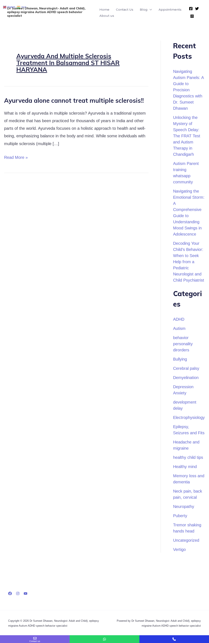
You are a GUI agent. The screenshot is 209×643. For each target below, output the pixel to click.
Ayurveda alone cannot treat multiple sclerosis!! (74, 100)
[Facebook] (191, 8)
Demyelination (186, 377)
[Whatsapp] (104, 639)
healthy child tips (188, 457)
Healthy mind (185, 466)
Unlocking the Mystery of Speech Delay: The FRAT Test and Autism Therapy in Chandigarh (186, 136)
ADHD (178, 319)
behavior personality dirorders (183, 343)
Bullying (180, 359)
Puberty (180, 515)
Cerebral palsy (186, 368)
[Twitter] (197, 8)
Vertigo (179, 549)
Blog (144, 9)
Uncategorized (186, 540)
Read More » (16, 157)
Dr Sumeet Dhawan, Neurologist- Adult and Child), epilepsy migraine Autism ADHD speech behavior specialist (46, 12)
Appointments (170, 9)
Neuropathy (183, 506)
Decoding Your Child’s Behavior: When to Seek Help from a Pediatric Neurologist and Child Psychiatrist (188, 261)
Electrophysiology (189, 417)
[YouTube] (25, 593)
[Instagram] (192, 16)
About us (106, 16)
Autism (179, 328)
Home (104, 9)
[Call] (174, 639)
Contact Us (124, 9)
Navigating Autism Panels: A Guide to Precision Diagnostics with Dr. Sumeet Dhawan (188, 90)
